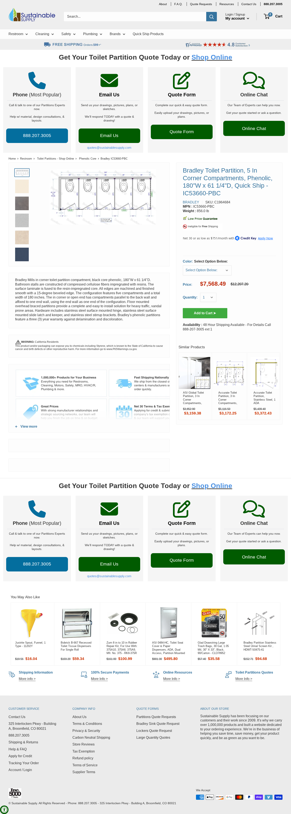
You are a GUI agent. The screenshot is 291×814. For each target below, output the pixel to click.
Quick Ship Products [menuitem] (148, 34)
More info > (27, 679)
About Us (79, 717)
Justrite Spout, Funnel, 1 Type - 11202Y (30, 644)
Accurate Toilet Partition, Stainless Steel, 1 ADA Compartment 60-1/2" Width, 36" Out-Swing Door (264, 398)
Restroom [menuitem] (16, 34)
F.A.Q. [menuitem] (178, 4)
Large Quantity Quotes (153, 737)
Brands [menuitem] (115, 34)
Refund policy (82, 758)
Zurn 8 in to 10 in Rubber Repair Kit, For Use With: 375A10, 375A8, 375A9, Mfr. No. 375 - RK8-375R (122, 648)
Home (12, 158)
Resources (226, 4)
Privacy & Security (86, 731)
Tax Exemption (83, 751)
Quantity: (190, 297)
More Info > (99, 679)
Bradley (191, 202)
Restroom (26, 158)
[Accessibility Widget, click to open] (4, 809)
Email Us (109, 94)
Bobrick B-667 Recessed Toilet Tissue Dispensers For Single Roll (76, 646)
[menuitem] (273, 4)
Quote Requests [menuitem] (201, 4)
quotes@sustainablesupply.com (109, 147)
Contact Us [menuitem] (248, 4)
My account (235, 18)
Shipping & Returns (23, 742)
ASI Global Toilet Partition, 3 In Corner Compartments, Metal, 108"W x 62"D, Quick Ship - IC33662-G (193, 398)
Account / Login (20, 770)
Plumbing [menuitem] (90, 34)
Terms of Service (85, 765)
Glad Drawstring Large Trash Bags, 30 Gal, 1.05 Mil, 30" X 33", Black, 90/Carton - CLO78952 (213, 648)
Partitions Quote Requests (156, 717)
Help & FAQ (18, 749)
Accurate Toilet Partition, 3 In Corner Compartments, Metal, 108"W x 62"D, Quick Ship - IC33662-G (228, 398)
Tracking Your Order (24, 763)
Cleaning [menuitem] (42, 34)
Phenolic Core (87, 158)
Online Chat (254, 128)
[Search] (211, 16)
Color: (205, 261)
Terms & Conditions (87, 723)
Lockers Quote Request (154, 731)
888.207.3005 (19, 735)
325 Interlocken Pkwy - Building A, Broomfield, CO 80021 (32, 726)
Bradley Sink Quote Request (157, 723)
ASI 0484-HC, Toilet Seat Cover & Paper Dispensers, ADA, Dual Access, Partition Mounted (168, 648)
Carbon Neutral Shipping (91, 737)
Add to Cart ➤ (205, 313)
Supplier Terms (83, 772)
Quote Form (182, 94)
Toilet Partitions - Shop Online (55, 158)
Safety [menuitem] (66, 34)
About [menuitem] (163, 4)
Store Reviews (83, 744)
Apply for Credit (20, 756)
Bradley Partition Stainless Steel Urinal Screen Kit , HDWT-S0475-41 (259, 646)
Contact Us (17, 717)
